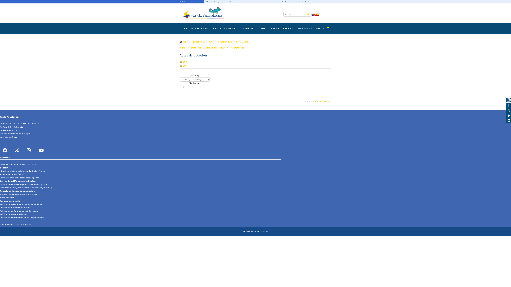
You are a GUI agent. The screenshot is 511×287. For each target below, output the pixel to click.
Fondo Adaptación (199, 28)
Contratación (247, 28)
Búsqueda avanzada (10, 201)
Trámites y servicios (288, 2)
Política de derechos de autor (15, 207)
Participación (300, 2)
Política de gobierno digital (13, 214)
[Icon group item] (5, 150)
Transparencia (303, 28)
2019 (185, 62)
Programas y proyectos (224, 28)
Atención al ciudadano (281, 28)
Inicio (184, 28)
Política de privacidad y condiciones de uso (21, 204)
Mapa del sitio (7, 198)
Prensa (262, 28)
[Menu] (328, 28)
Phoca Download (323, 101)
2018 (185, 66)
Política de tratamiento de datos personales (22, 217)
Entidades (308, 2)
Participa (320, 28)
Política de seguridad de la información (19, 211)
